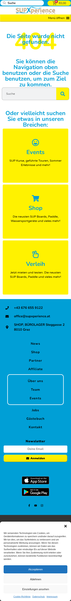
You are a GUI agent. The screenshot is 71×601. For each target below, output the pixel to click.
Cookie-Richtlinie (22, 596)
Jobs (35, 410)
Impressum (52, 596)
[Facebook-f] (29, 505)
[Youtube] (35, 505)
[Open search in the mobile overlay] (22, 3)
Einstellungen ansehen (35, 589)
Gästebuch (35, 418)
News (35, 343)
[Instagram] (42, 505)
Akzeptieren (35, 569)
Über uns (35, 381)
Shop (35, 352)
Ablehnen (35, 579)
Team (35, 389)
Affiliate (35, 369)
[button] (65, 526)
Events (35, 398)
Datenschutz (38, 596)
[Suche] (62, 94)
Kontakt (35, 427)
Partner (35, 360)
